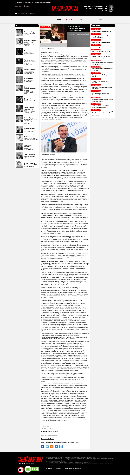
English (28, 6)
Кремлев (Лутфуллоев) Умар (30, 87)
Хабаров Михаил (29, 69)
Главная (49, 20)
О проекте (18, 2)
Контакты (28, 2)
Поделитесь (70, 442)
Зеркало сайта (31, 13)
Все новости (96, 116)
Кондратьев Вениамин (27, 146)
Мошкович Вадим (29, 32)
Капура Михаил (29, 107)
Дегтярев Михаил (29, 99)
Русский (19, 6)
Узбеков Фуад (28, 118)
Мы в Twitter (20, 13)
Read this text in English (47, 49)
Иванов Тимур (28, 78)
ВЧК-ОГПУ (81, 20)
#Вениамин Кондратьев (49, 435)
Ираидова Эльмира (30, 40)
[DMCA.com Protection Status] (31, 472)
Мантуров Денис (29, 60)
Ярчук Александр (29, 163)
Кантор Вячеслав (29, 154)
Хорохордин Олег (29, 128)
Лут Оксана (27, 137)
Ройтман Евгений (29, 51)
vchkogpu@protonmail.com (42, 2)
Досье (59, 20)
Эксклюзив (69, 20)
